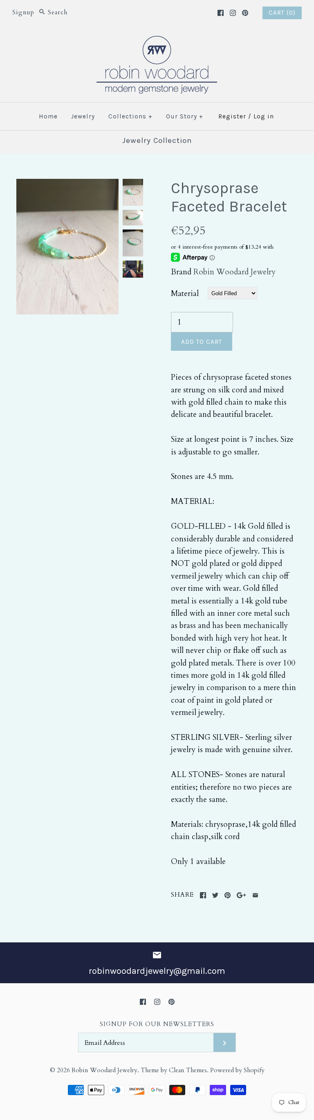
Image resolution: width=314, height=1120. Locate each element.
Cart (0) (282, 12)
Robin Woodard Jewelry (234, 272)
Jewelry (83, 116)
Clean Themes (188, 1070)
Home (48, 116)
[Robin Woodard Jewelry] (157, 41)
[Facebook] (221, 13)
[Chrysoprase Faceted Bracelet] (67, 185)
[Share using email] (255, 895)
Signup (23, 12)
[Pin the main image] (227, 895)
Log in (263, 116)
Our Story (184, 116)
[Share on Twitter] (215, 895)
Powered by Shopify (237, 1070)
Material (185, 293)
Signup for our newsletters (157, 1024)
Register (232, 116)
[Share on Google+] (241, 895)
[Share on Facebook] (203, 895)
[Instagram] (233, 13)
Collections (130, 116)
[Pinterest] (245, 13)
